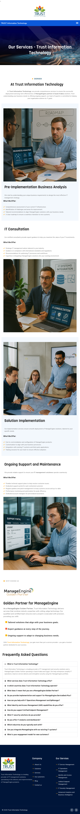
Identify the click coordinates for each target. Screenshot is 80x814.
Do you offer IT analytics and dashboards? (23, 720)
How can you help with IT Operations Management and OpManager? (33, 700)
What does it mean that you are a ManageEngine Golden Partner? (33, 690)
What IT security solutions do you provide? (24, 715)
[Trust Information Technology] (40, 11)
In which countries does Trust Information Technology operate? (32, 686)
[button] (40, 664)
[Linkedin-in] (76, 810)
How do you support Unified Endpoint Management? (27, 710)
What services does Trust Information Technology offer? (29, 681)
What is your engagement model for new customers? (28, 734)
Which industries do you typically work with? (24, 725)
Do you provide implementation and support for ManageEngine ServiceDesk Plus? (39, 695)
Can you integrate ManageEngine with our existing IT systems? (32, 729)
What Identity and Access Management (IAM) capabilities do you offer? (35, 705)
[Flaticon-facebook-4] (72, 810)
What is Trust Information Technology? (22, 664)
